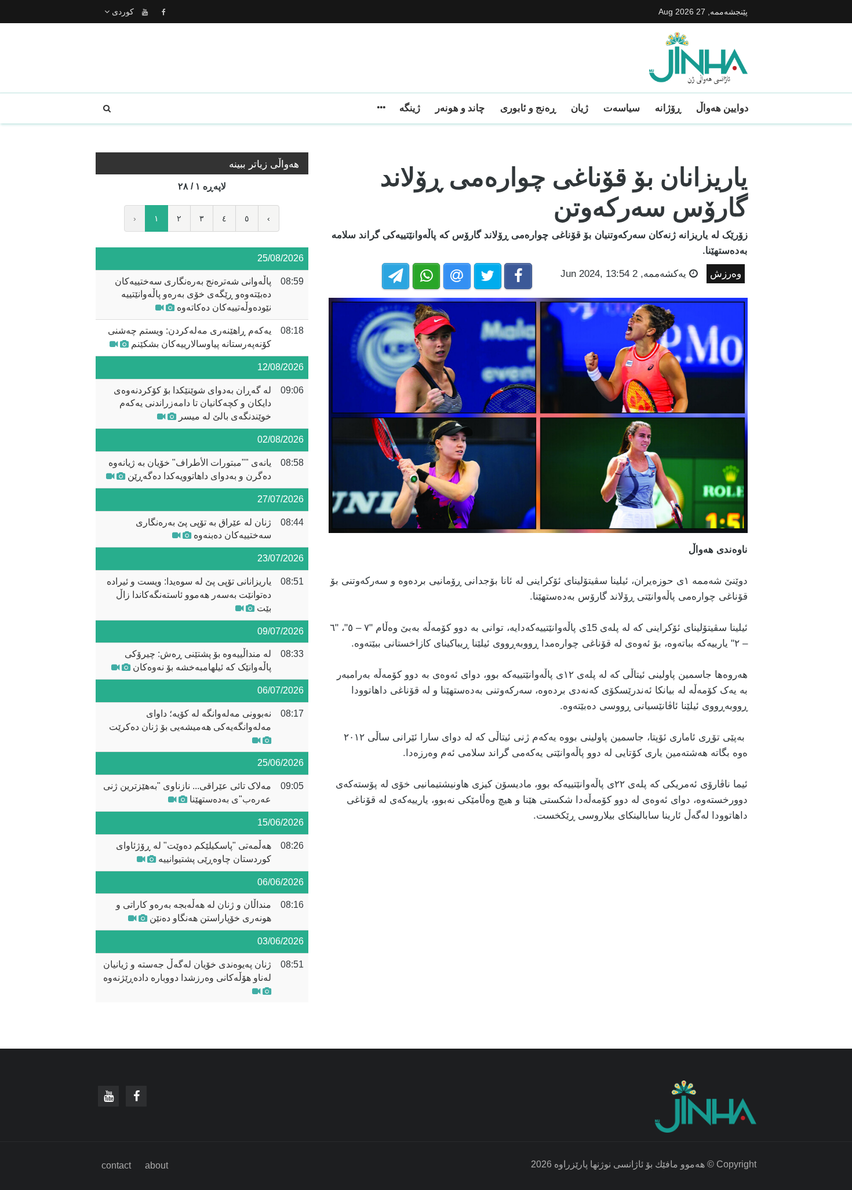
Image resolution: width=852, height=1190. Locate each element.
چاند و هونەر (460, 108)
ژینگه (409, 108)
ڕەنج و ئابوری (528, 108)
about (156, 1165)
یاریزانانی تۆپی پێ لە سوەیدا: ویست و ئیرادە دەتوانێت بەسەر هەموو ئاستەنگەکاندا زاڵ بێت (189, 594)
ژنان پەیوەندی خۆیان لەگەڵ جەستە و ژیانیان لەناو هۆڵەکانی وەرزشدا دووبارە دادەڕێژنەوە (187, 971)
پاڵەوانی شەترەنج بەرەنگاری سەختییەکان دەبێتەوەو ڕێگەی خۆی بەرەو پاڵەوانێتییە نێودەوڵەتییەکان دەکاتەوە (193, 294)
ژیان (579, 108)
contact (116, 1165)
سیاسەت (621, 108)
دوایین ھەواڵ (722, 108)
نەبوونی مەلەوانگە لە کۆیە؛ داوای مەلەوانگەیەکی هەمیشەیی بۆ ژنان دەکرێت (190, 720)
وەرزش (725, 273)
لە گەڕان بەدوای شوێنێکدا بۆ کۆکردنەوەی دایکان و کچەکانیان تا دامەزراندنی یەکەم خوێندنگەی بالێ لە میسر (192, 403)
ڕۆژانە (668, 108)
